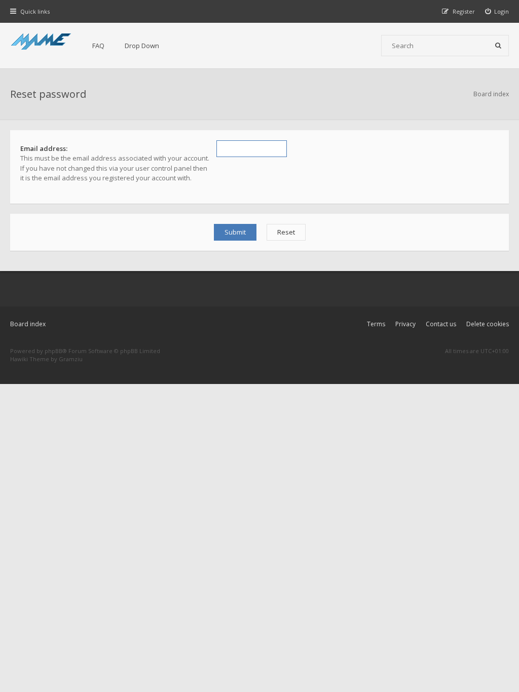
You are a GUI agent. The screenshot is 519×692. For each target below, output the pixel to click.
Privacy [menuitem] (405, 324)
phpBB (53, 351)
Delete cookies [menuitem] (487, 324)
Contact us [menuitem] (441, 324)
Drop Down (142, 45)
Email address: (43, 148)
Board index (28, 324)
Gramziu (71, 359)
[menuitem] (497, 11)
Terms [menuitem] (376, 324)
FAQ (98, 45)
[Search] (498, 45)
